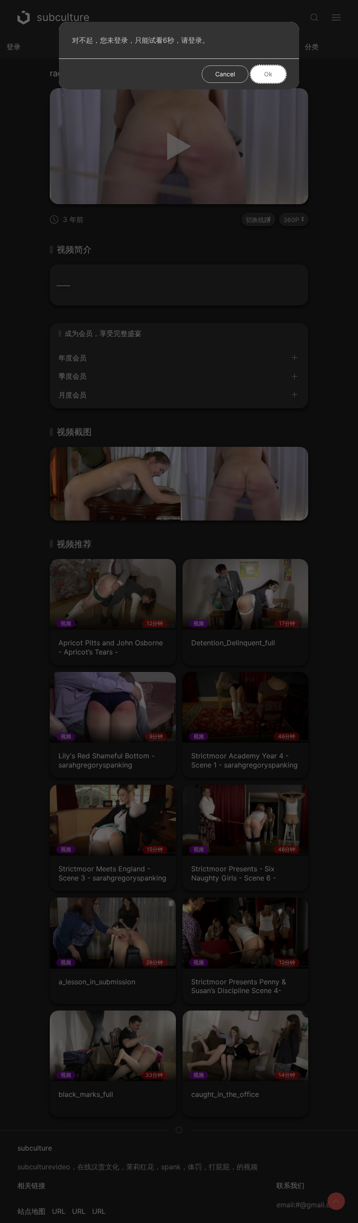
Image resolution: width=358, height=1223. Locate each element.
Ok (268, 74)
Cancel (225, 74)
